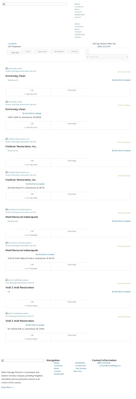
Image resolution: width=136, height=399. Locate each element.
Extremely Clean (15, 75)
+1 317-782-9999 (31, 164)
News (77, 9)
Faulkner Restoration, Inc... (21, 146)
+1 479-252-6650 (31, 306)
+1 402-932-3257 (31, 94)
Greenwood (13, 80)
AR (9, 291)
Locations (79, 6)
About (77, 4)
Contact (78, 12)
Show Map (71, 90)
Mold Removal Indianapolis (22, 216)
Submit (78, 17)
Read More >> (7, 387)
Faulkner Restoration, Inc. (21, 179)
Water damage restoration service (21, 71)
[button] (101, 21)
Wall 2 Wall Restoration (20, 287)
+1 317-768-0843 (31, 235)
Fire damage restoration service (20, 282)
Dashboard (80, 14)
